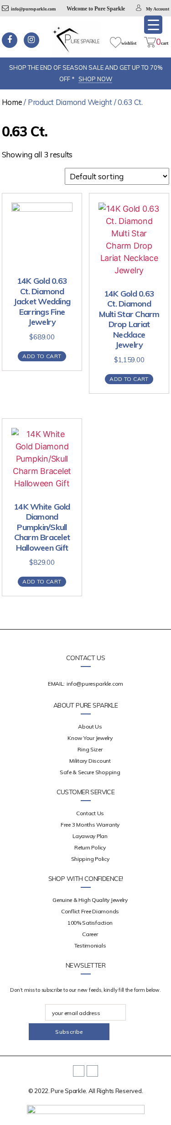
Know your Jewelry (89, 737)
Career (90, 934)
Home (12, 102)
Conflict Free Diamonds (90, 911)
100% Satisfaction (90, 922)
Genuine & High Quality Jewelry (90, 899)
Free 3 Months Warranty (90, 824)
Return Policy (90, 847)
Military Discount (89, 760)
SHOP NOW (95, 79)
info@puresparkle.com (33, 8)
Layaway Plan (90, 836)
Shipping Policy (90, 858)
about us (90, 726)
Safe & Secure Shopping (90, 772)
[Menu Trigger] (153, 25)
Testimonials (90, 945)
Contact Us (90, 813)
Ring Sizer (90, 749)
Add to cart (41, 356)
